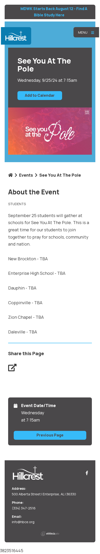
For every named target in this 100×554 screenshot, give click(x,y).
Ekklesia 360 (50, 533)
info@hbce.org (23, 522)
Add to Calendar (40, 95)
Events (26, 175)
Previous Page (50, 435)
